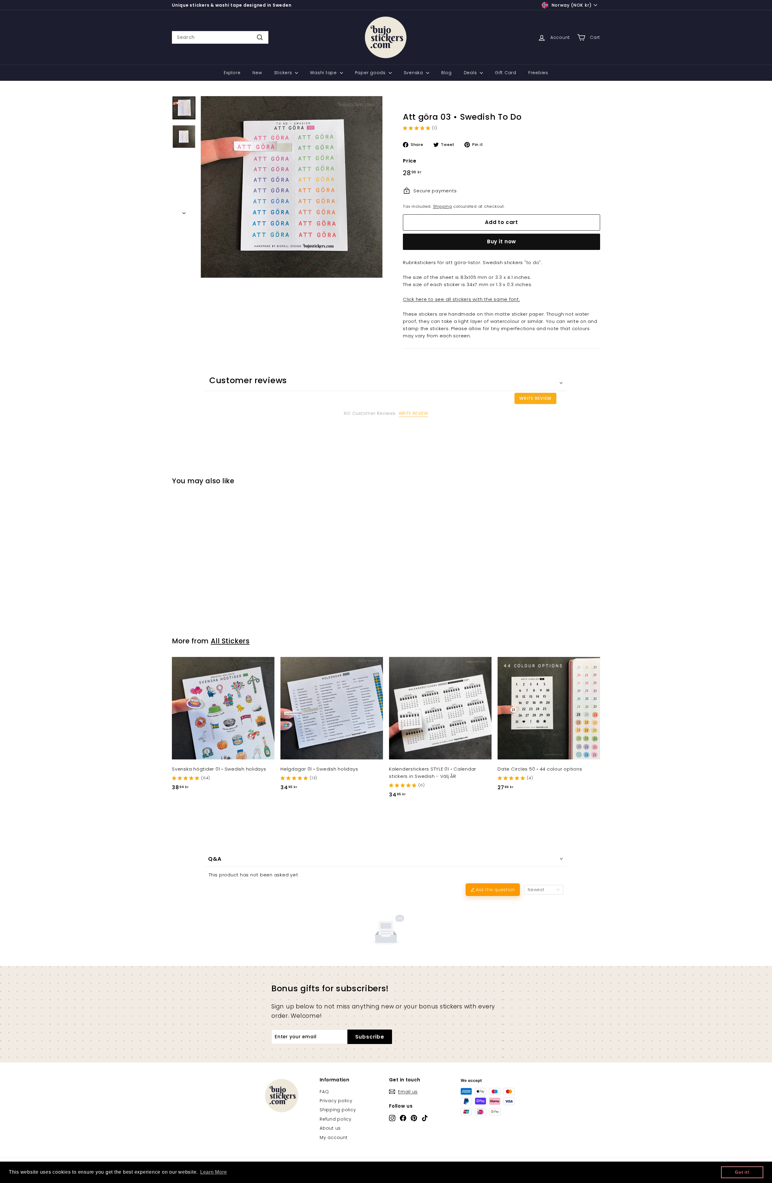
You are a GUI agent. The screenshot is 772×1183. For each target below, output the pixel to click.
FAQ (324, 1092)
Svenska (414, 73)
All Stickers (230, 641)
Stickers (284, 73)
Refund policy (336, 1119)
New (257, 73)
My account (334, 1137)
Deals (471, 73)
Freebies (538, 73)
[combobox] (220, 37)
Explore (232, 73)
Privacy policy (336, 1101)
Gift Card (505, 73)
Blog (446, 73)
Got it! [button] (742, 1172)
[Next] (184, 211)
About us (330, 1128)
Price (409, 160)
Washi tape (324, 73)
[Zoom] (291, 187)
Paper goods (371, 73)
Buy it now (501, 241)
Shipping (442, 206)
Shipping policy (338, 1110)
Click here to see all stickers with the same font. (461, 299)
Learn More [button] (213, 1172)
